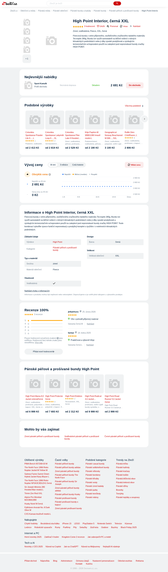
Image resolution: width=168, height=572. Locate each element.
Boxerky (119, 490)
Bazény (114, 527)
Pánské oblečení (60, 11)
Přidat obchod (30, 561)
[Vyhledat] (117, 3)
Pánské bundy (100, 11)
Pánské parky (92, 490)
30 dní (53, 165)
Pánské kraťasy (123, 471)
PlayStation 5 (88, 524)
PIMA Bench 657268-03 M (35, 464)
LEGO (77, 524)
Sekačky (83, 527)
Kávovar (128, 524)
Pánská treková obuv (125, 482)
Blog (55, 561)
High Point (57, 242)
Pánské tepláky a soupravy (128, 497)
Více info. (39, 343)
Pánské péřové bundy (64, 464)
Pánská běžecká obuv (125, 479)
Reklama (140, 561)
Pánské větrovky (93, 471)
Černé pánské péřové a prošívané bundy (122, 436)
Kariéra (89, 564)
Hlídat (125, 26)
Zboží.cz (14, 11)
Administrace (66, 561)
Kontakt (79, 564)
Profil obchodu (40, 87)
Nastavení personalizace (103, 561)
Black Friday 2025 (129, 527)
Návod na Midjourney (90, 547)
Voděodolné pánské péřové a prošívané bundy (81, 437)
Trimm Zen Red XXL (33, 493)
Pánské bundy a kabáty (80, 11)
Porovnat (114, 26)
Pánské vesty (91, 482)
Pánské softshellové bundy (97, 467)
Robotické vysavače (43, 527)
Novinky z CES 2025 (33, 547)
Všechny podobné (133, 106)
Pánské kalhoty (123, 467)
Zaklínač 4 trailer (51, 537)
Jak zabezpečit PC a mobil (99, 537)
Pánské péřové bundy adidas (67, 467)
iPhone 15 (66, 524)
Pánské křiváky (92, 479)
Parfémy (66, 527)
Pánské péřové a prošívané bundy (124, 11)
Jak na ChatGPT (71, 547)
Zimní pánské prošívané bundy (68, 508)
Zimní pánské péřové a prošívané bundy (41, 436)
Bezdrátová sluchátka (50, 524)
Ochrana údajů (82, 561)
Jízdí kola (94, 527)
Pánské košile (122, 475)
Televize (118, 524)
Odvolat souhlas (125, 561)
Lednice (27, 527)
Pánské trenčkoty (93, 494)
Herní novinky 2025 (32, 537)
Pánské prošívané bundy (66, 498)
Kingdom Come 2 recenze (73, 537)
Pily (75, 527)
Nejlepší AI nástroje (111, 547)
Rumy (57, 527)
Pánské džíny (122, 486)
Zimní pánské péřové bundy (67, 471)
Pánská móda (44, 11)
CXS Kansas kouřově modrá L (37, 514)
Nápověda (44, 561)
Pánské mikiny (92, 497)
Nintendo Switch (104, 524)
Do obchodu (135, 85)
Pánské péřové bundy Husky (67, 494)
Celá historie (77, 165)
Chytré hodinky (31, 524)
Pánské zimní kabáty (95, 486)
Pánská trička (122, 464)
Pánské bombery (93, 475)
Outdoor (104, 527)
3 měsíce (64, 165)
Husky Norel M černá (33, 504)
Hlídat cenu (136, 165)
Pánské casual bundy (95, 464)
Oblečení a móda (27, 11)
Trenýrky (120, 494)
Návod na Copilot (53, 547)
